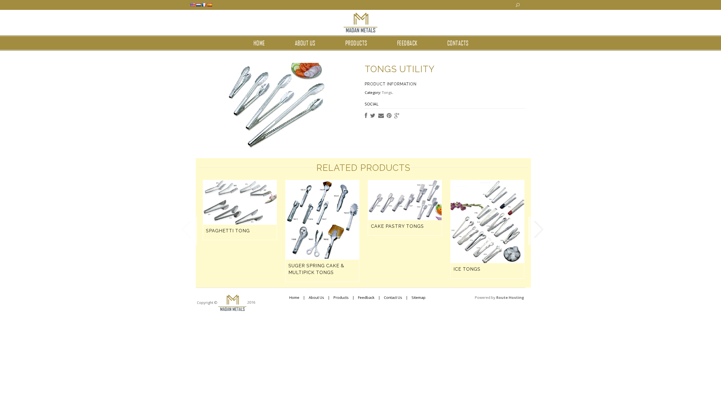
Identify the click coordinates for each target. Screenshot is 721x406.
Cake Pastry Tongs (397, 226)
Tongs (387, 92)
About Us (316, 297)
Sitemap (418, 297)
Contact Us (393, 297)
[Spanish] (209, 5)
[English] (192, 5)
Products (356, 43)
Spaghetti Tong (228, 230)
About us (305, 43)
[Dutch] (198, 5)
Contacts (458, 43)
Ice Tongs (466, 269)
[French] (203, 5)
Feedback (407, 43)
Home (259, 43)
